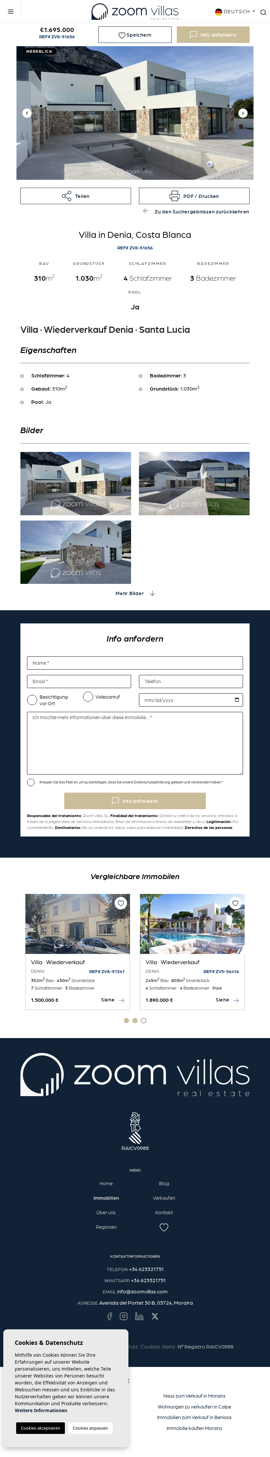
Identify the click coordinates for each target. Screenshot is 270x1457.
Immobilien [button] (106, 1198)
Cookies (150, 1346)
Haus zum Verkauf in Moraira (194, 1396)
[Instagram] (123, 1316)
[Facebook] (109, 1316)
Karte (168, 1346)
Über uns (106, 1212)
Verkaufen (164, 1198)
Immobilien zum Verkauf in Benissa (194, 1417)
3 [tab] (143, 1020)
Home (106, 1183)
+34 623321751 (146, 1269)
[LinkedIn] (139, 1316)
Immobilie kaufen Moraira (194, 1428)
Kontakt (164, 1212)
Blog (164, 1183)
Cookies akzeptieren (40, 1428)
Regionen (106, 1227)
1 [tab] (126, 1020)
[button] (75, 196)
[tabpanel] (192, 952)
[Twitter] (155, 1316)
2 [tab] (135, 1020)
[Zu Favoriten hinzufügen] (121, 903)
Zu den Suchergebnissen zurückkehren (201, 211)
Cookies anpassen (90, 1428)
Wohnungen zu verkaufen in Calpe (194, 1406)
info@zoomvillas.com (142, 1291)
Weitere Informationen (41, 1410)
